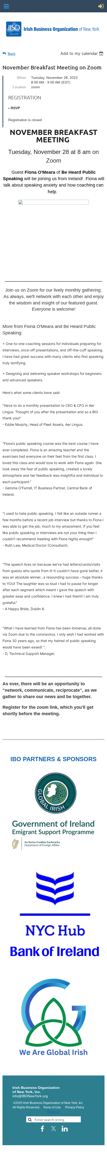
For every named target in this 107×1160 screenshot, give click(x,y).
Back (11, 54)
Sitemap (53, 1112)
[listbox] (82, 53)
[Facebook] (42, 1128)
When (21, 78)
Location (19, 87)
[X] (53, 1128)
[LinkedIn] (64, 1128)
